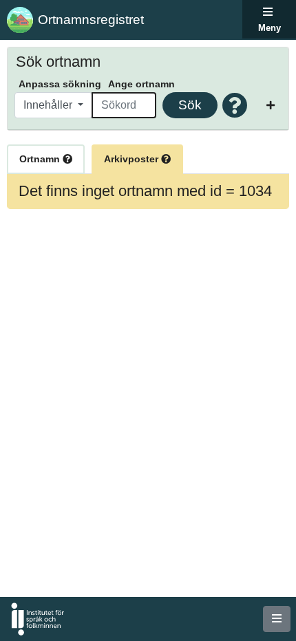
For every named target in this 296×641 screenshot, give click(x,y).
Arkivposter (132, 158)
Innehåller (49, 105)
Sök (190, 105)
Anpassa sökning (60, 83)
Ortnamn (41, 158)
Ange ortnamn (141, 83)
